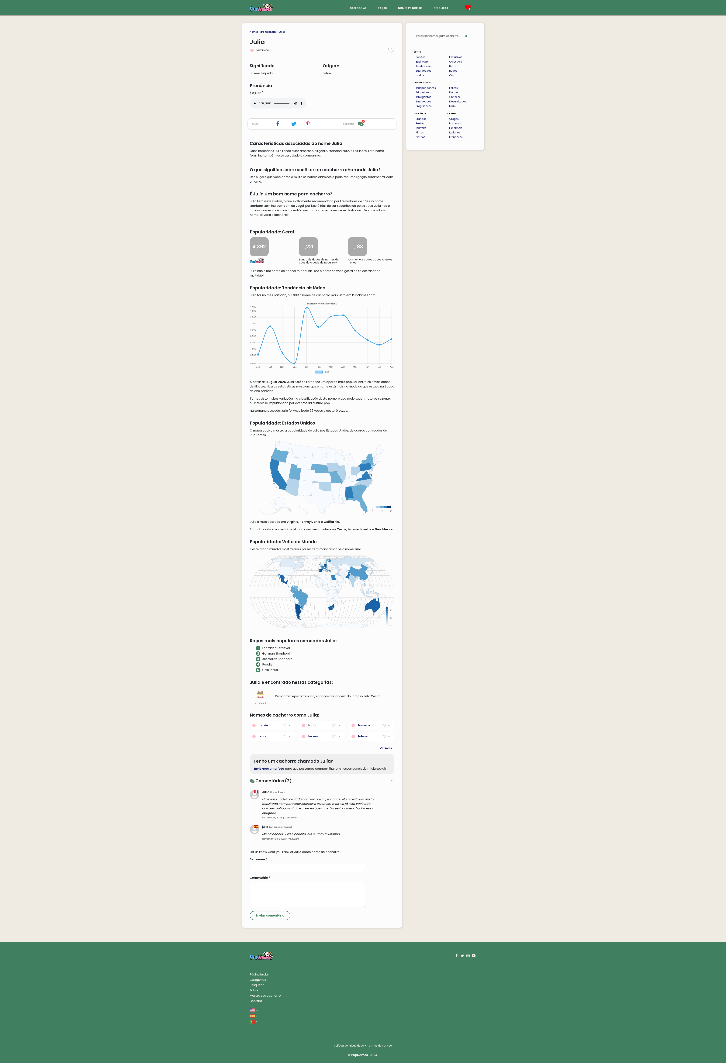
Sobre (254, 990)
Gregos (454, 119)
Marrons (421, 128)
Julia (282, 31)
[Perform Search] (466, 36)
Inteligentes (423, 97)
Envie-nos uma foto (269, 768)
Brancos (421, 119)
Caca (452, 75)
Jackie (263, 725)
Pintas (420, 132)
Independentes (426, 88)
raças (382, 7)
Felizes (453, 88)
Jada (311, 725)
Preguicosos (424, 106)
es (256, 1015)
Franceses (456, 137)
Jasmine (363, 725)
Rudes (453, 71)
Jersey (312, 736)
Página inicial (259, 974)
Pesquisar (257, 985)
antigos (260, 702)
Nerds (453, 66)
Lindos (420, 75)
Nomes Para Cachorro (263, 31)
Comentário (260, 878)
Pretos (420, 123)
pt (256, 1021)
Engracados (423, 71)
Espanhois (455, 128)
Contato (256, 1001)
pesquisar (441, 7)
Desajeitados (457, 101)
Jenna (262, 736)
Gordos (420, 137)
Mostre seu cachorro (265, 995)
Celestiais (455, 62)
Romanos (455, 123)
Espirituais (422, 62)
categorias (358, 7)
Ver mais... (387, 748)
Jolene (362, 736)
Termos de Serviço (379, 1046)
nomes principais (410, 7)
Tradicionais (424, 66)
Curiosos (455, 97)
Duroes (453, 92)
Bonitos (420, 57)
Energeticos (423, 101)
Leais (452, 106)
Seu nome (258, 859)
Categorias (258, 980)
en (256, 1010)
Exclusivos (455, 57)
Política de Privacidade (349, 1046)
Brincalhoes (423, 92)
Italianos (454, 132)
